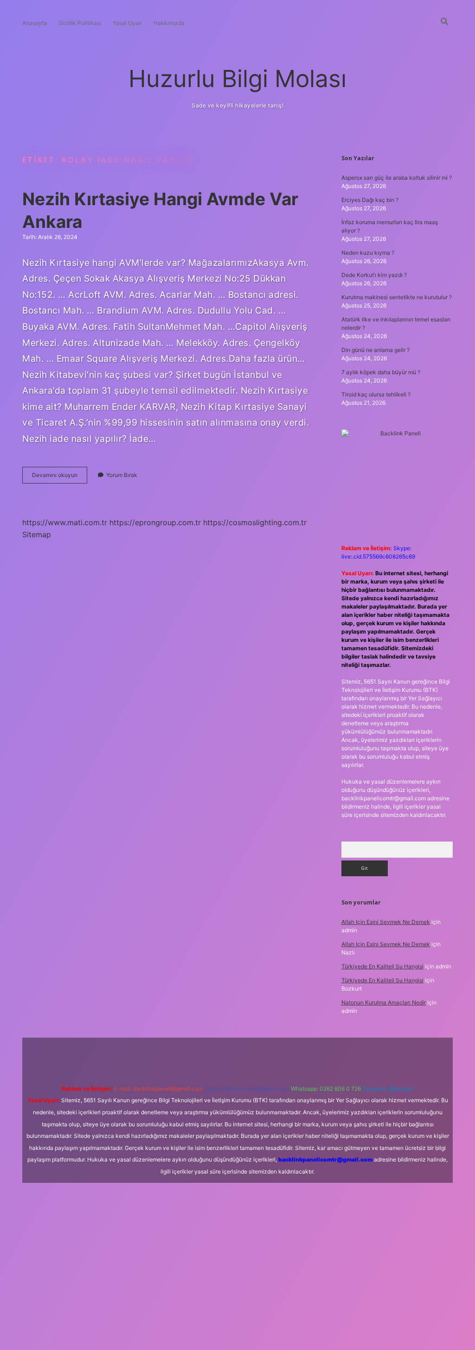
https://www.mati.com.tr (64, 522)
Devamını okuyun (59, 477)
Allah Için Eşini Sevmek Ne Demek (385, 921)
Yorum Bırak (121, 474)
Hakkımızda (169, 22)
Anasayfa (34, 22)
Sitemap (36, 534)
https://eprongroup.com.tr (155, 522)
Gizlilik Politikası (79, 22)
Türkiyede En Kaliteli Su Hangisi (382, 966)
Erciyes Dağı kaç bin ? (369, 199)
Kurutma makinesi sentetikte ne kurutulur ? (396, 297)
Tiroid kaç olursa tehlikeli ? (376, 394)
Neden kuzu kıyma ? (367, 252)
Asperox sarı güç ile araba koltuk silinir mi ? (396, 177)
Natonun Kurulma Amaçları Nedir (383, 1002)
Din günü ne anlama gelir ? (375, 349)
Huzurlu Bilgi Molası (237, 78)
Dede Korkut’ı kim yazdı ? (374, 274)
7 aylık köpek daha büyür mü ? (380, 372)
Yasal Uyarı (127, 22)
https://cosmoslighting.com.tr (255, 522)
